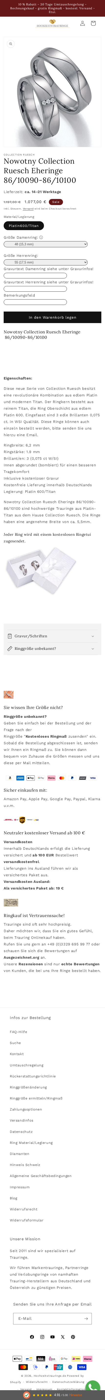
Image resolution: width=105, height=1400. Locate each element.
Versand (28, 208)
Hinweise (75, 1395)
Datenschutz (21, 1132)
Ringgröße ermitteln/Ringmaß (36, 1098)
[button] (52, 636)
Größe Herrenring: (21, 255)
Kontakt (17, 1054)
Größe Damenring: (21, 237)
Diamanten (19, 1154)
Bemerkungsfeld (19, 295)
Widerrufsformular (26, 1220)
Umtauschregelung (26, 1065)
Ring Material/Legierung (31, 1143)
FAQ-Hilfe (18, 1032)
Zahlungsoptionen (26, 1109)
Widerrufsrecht (23, 1209)
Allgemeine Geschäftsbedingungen (41, 1176)
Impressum (20, 1187)
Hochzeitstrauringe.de (50, 1375)
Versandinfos (21, 1120)
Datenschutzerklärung (68, 1382)
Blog (13, 1198)
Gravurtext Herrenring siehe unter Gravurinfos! (49, 282)
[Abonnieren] (86, 1318)
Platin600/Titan (24, 226)
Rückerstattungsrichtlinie (33, 1076)
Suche (15, 1043)
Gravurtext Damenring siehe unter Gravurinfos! (49, 269)
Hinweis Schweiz (25, 1165)
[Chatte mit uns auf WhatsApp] (92, 1387)
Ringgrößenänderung (28, 1087)
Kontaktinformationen (73, 1389)
